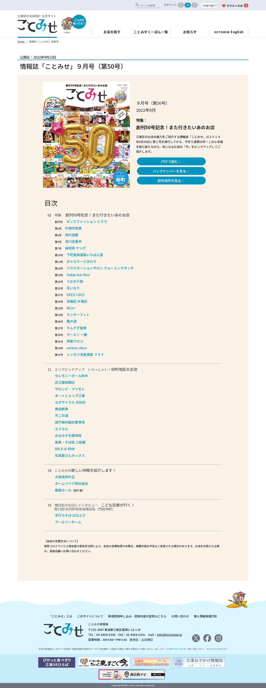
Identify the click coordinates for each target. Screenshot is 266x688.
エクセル (61, 428)
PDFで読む (171, 161)
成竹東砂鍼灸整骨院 (70, 422)
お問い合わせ (180, 616)
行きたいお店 (234, 6)
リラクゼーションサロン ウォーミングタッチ (100, 267)
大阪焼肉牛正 (65, 476)
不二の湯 (61, 415)
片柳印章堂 (73, 228)
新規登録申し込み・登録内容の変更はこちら (137, 616)
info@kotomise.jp (169, 635)
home (21, 41)
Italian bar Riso (78, 274)
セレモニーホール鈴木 (71, 375)
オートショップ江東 (70, 395)
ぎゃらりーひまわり (81, 261)
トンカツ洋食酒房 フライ (85, 354)
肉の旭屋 (71, 234)
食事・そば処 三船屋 (70, 442)
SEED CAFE (75, 294)
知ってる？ (79, 21)
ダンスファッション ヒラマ (86, 221)
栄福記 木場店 (76, 301)
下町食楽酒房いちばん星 (84, 254)
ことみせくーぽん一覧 (151, 31)
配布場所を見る (171, 180)
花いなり (73, 287)
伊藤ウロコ (74, 341)
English (229, 31)
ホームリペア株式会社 (71, 483)
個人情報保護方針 (205, 616)
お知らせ (190, 31)
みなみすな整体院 (68, 435)
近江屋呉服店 (65, 382)
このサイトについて (90, 616)
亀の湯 (71, 321)
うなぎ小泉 (74, 281)
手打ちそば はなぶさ (70, 515)
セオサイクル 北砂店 (70, 402)
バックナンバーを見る (171, 170)
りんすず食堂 (76, 327)
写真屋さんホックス (70, 455)
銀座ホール (63, 490)
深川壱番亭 (73, 241)
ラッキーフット (78, 314)
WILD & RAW (65, 448)
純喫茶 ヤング (75, 248)
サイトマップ (213, 648)
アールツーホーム (68, 521)
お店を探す (112, 31)
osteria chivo (76, 347)
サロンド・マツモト (70, 388)
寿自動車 (61, 408)
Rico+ (70, 307)
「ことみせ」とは (60, 616)
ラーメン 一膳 (76, 334)
